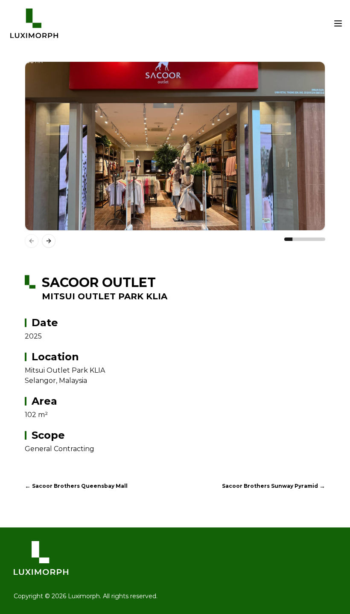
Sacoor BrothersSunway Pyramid (273, 486)
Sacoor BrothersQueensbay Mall (76, 486)
